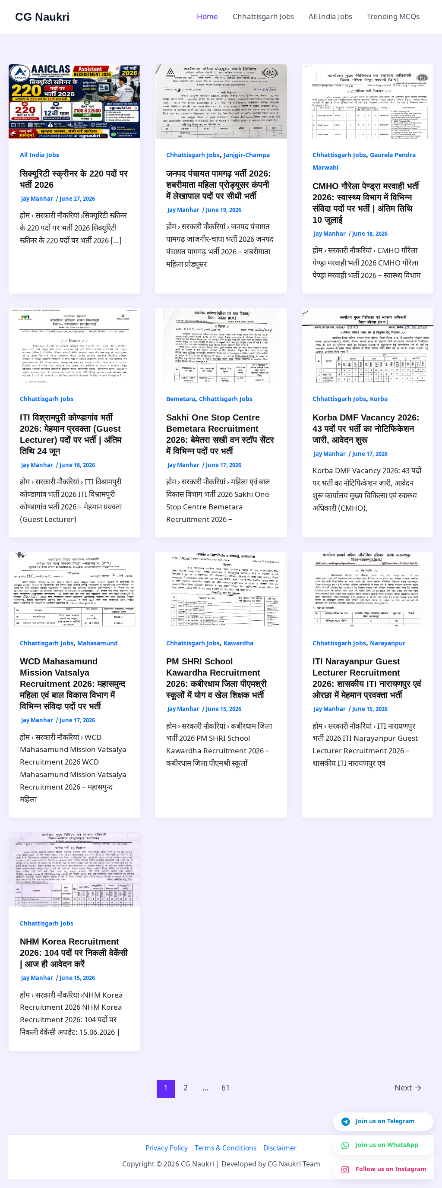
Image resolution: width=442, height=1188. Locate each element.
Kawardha (238, 644)
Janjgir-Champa (247, 156)
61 (225, 1088)
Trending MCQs (393, 17)
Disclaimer (280, 1148)
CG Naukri (42, 16)
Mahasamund (97, 644)
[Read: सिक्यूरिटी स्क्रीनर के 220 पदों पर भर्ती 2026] (74, 101)
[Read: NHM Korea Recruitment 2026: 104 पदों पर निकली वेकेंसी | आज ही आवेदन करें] (74, 870)
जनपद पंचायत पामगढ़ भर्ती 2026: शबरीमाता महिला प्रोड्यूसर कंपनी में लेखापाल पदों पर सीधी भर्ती (218, 185)
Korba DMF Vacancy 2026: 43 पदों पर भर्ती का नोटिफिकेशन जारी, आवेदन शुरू (366, 429)
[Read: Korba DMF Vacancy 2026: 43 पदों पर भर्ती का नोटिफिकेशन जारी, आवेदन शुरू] (367, 346)
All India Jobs (330, 17)
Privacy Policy (166, 1148)
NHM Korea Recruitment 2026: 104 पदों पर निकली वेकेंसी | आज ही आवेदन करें (74, 953)
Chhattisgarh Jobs (263, 17)
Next (408, 1088)
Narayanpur (387, 644)
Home (207, 17)
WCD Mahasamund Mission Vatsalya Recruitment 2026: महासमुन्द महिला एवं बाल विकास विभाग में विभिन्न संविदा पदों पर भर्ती (72, 684)
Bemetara (180, 399)
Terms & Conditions (225, 1148)
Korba (379, 399)
